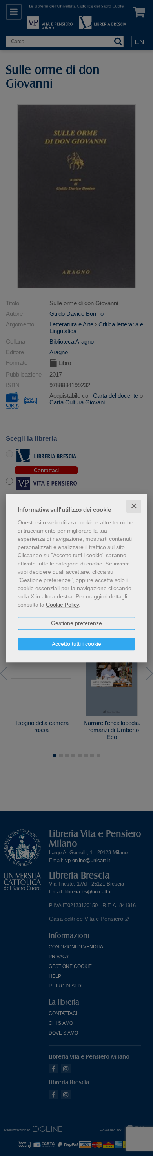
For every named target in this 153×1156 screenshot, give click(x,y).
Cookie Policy (62, 605)
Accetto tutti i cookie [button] (76, 644)
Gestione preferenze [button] (76, 623)
